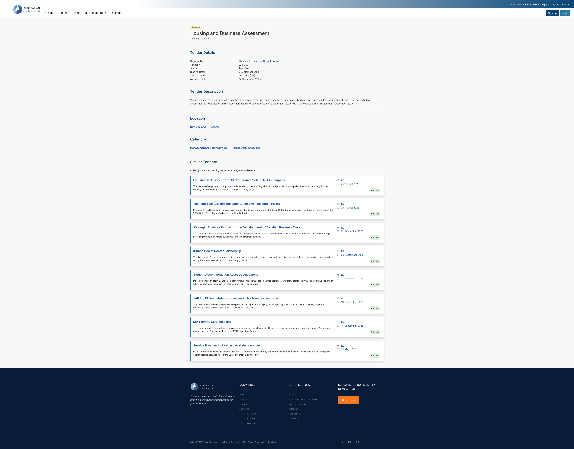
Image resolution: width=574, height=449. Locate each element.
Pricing (65, 13)
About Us (81, 13)
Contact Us (295, 419)
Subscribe (349, 400)
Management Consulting (246, 147)
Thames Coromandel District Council (259, 61)
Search (49, 13)
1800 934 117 (562, 4)
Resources (99, 13)
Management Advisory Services (209, 147)
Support (117, 13)
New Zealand (198, 126)
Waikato (215, 126)
